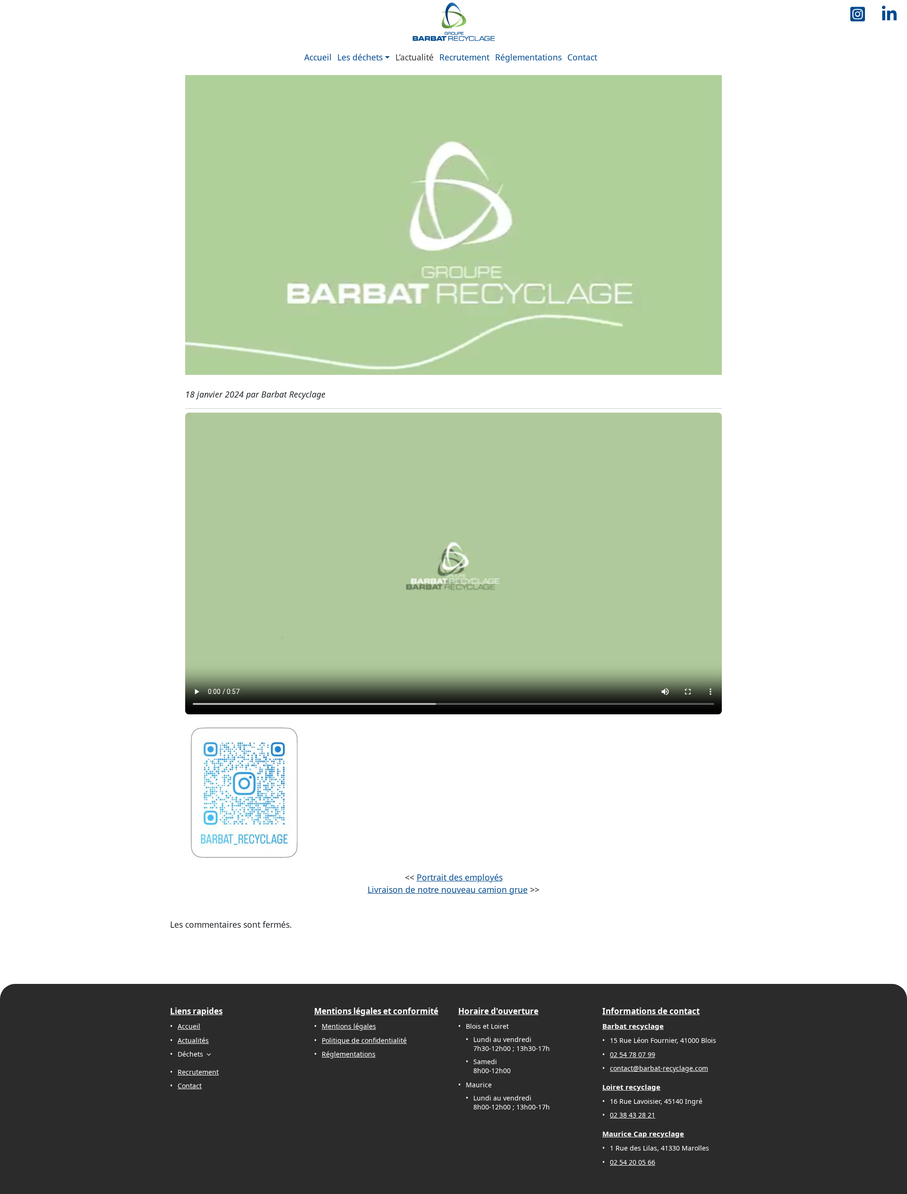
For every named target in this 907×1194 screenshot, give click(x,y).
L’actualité (414, 57)
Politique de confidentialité (364, 1040)
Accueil (318, 57)
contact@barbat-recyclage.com (659, 1068)
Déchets (190, 1054)
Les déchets (360, 57)
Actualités (193, 1040)
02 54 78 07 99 (632, 1054)
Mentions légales (349, 1026)
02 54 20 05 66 (632, 1162)
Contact (582, 57)
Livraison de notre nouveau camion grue (448, 889)
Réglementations (528, 57)
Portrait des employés (460, 877)
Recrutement (464, 57)
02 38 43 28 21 (632, 1114)
